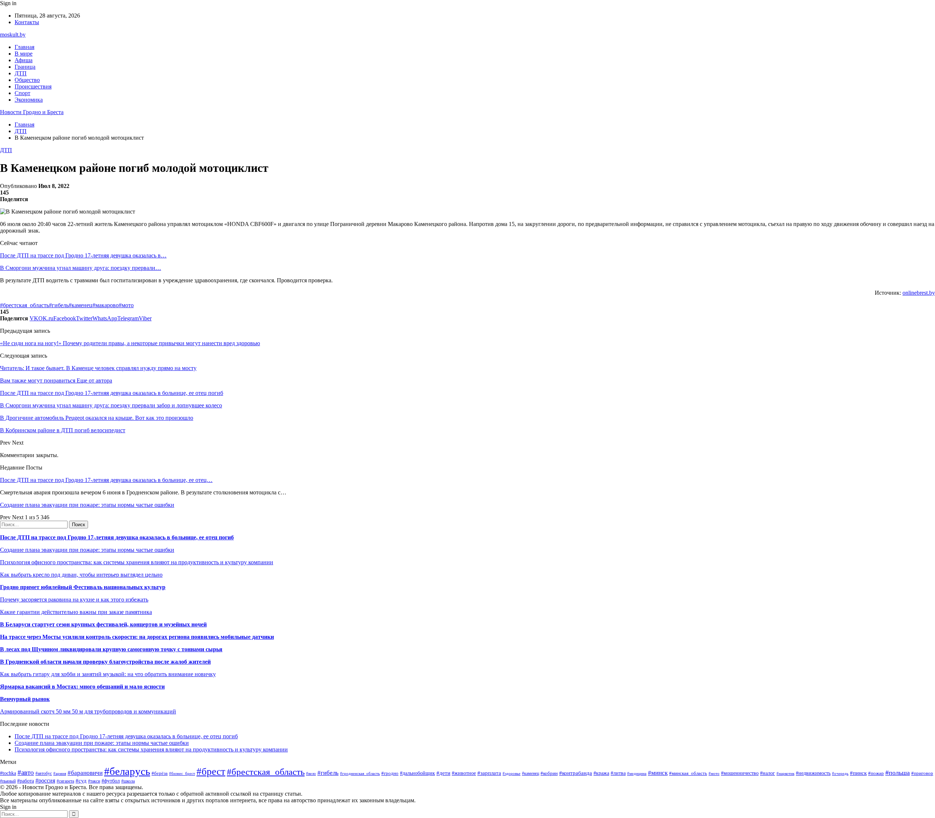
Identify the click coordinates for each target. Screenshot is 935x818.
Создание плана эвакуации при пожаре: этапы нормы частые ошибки (87, 505)
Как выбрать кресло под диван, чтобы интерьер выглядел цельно (81, 575)
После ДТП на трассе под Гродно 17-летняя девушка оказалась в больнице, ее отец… (106, 480)
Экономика (29, 100)
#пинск (858, 773)
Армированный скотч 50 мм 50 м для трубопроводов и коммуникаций (88, 711)
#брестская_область (24, 305)
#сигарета (65, 781)
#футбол (111, 781)
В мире (24, 53)
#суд (81, 781)
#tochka (8, 773)
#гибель (59, 305)
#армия (59, 774)
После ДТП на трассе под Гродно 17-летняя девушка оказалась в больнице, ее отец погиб (117, 537)
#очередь (840, 773)
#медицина (636, 773)
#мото (126, 305)
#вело (311, 773)
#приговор (922, 773)
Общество (27, 80)
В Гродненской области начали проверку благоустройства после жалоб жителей (105, 662)
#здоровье (511, 773)
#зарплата (489, 773)
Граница (25, 67)
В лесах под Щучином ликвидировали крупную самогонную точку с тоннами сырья (111, 649)
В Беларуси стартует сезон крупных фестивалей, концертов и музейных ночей (103, 624)
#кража (601, 773)
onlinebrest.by (918, 293)
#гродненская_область (360, 773)
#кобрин (549, 773)
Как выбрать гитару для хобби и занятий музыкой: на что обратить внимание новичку (108, 674)
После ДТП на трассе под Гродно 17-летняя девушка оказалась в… (83, 255)
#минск (658, 772)
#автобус (43, 773)
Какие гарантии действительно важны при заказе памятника (76, 612)
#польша (897, 772)
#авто (26, 772)
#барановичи (85, 772)
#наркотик (785, 773)
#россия (45, 780)
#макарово (105, 305)
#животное (464, 773)
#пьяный (8, 781)
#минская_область (688, 773)
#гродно (389, 773)
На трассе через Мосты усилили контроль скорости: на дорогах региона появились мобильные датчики (137, 637)
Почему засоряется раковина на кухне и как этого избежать (74, 599)
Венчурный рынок (25, 699)
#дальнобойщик (417, 773)
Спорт (22, 93)
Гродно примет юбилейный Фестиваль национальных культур (82, 587)
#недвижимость (813, 773)
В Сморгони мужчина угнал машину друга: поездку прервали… (80, 268)
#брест (210, 771)
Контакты (27, 22)
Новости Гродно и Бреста (32, 112)
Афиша (24, 60)
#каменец (80, 305)
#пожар (876, 773)
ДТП (21, 73)
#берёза (160, 773)
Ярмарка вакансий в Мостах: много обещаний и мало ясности (82, 686)
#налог (767, 773)
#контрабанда (575, 773)
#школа (128, 781)
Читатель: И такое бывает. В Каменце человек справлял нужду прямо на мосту (98, 368)
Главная (24, 47)
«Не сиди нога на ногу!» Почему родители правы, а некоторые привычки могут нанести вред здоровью (130, 343)
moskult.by (13, 34)
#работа (25, 781)
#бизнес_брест (182, 773)
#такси (94, 781)
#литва (618, 773)
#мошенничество (740, 773)
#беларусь (127, 771)
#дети (443, 773)
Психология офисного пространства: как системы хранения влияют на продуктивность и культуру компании (136, 562)
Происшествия (33, 86)
